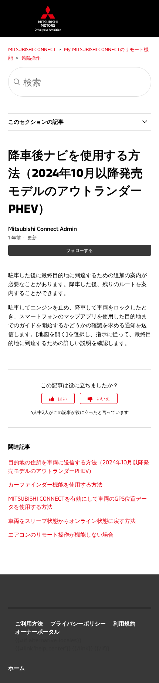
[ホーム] (44, 29)
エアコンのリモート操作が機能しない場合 (61, 534)
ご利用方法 (29, 623)
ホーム (16, 667)
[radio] (58, 398)
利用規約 (124, 623)
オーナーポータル (37, 631)
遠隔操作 (31, 58)
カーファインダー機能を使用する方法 (55, 484)
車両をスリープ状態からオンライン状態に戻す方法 (72, 520)
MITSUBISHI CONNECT (31, 49)
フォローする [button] (79, 250)
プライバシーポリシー (78, 623)
